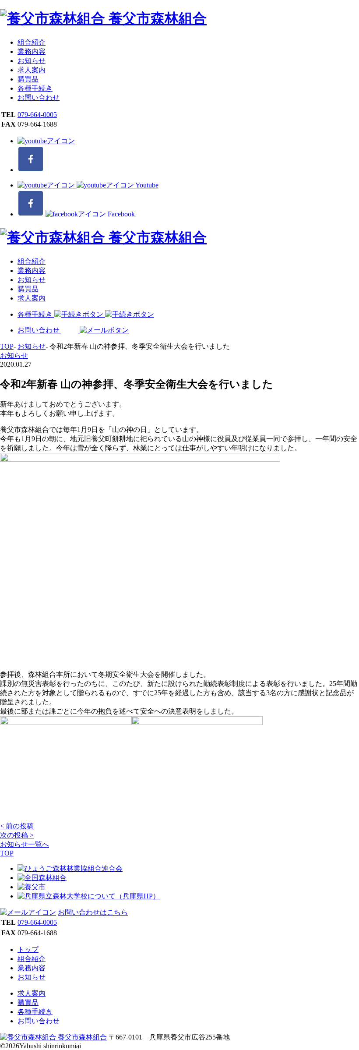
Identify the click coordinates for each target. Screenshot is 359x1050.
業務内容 (32, 51)
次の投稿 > (17, 835)
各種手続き (35, 88)
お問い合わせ (39, 97)
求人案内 (32, 70)
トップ (28, 949)
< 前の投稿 (17, 826)
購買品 (28, 79)
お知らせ (32, 60)
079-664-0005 (37, 114)
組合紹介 (32, 42)
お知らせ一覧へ (24, 844)
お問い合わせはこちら (93, 912)
